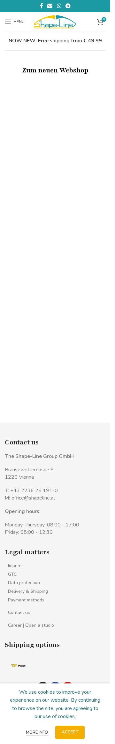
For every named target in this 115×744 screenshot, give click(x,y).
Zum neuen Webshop (55, 70)
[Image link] (18, 665)
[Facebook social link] (41, 6)
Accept (70, 732)
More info (37, 732)
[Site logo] (55, 21)
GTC (12, 574)
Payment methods (26, 600)
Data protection (24, 583)
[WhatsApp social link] (59, 6)
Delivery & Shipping (28, 591)
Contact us (19, 612)
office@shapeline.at (33, 497)
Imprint (15, 566)
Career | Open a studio (31, 625)
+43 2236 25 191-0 (34, 490)
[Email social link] (50, 6)
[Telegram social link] (68, 6)
